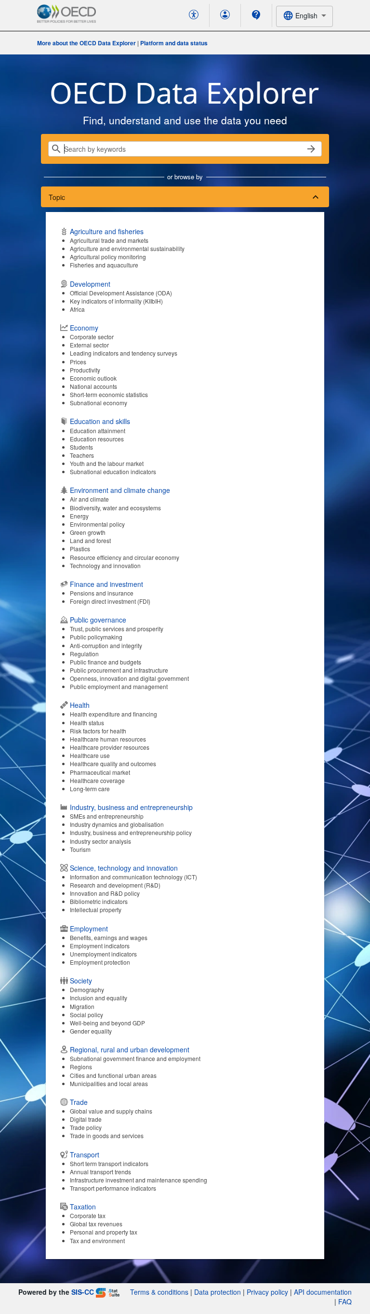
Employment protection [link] (100, 962)
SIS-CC (82, 1292)
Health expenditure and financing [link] (113, 714)
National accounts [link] (93, 386)
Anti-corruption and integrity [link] (106, 645)
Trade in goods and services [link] (107, 1135)
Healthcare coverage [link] (97, 780)
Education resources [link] (97, 439)
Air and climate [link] (89, 499)
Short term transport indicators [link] (109, 1163)
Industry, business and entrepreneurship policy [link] (131, 832)
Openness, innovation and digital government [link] (129, 678)
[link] (185, 248)
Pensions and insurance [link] (101, 593)
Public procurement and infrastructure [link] (119, 670)
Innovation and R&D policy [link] (105, 893)
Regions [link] (81, 1066)
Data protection (217, 1292)
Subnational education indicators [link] (113, 471)
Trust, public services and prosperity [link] (116, 628)
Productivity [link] (85, 370)
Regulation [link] (84, 654)
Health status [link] (87, 722)
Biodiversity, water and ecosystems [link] (115, 508)
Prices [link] (78, 362)
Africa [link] (77, 309)
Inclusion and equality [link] (98, 998)
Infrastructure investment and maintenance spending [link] (138, 1180)
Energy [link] (79, 516)
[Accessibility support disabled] (193, 15)
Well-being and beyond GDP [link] (107, 1023)
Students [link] (81, 447)
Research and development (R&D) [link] (115, 885)
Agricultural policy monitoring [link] (108, 256)
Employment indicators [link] (100, 946)
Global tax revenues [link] (96, 1224)
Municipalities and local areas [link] (109, 1083)
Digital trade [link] (86, 1119)
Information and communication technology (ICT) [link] (133, 877)
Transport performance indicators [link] (113, 1188)
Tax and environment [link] (97, 1240)
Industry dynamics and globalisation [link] (117, 824)
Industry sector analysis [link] (100, 841)
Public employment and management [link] (119, 686)
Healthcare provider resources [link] (109, 747)
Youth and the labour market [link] (107, 463)
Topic (57, 197)
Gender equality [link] (91, 1031)
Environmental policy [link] (97, 524)
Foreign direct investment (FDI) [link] (110, 601)
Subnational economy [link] (98, 402)
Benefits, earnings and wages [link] (108, 937)
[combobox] (304, 16)
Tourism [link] (80, 849)
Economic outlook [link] (93, 378)
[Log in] (225, 15)
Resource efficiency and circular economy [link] (124, 557)
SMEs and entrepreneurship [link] (107, 816)
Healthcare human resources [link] (108, 739)
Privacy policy (267, 1292)
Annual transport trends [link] (100, 1172)
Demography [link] (87, 989)
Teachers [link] (82, 455)
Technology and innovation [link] (105, 565)
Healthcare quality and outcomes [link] (113, 763)
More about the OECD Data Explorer (86, 43)
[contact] (256, 15)
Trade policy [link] (86, 1127)
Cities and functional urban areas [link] (113, 1075)
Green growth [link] (88, 532)
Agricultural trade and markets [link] (109, 240)
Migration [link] (82, 1006)
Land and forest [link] (90, 540)
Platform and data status (174, 43)
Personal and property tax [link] (103, 1232)
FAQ (345, 1301)
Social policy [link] (86, 1014)
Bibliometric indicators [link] (99, 901)
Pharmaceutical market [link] (100, 772)
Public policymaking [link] (96, 637)
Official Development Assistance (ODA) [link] (121, 293)
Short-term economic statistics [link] (109, 394)
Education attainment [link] (97, 430)
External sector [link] (89, 345)
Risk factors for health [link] (98, 731)
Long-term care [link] (90, 788)
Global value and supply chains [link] (111, 1111)
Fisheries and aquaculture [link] (104, 265)
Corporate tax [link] (88, 1215)
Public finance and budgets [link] (105, 662)
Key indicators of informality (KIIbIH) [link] (116, 301)
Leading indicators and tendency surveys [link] (123, 353)
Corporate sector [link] (92, 336)
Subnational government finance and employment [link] (135, 1058)
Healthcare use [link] (90, 755)
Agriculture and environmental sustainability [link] (127, 248)
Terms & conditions (159, 1292)
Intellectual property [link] (95, 909)
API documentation (323, 1292)
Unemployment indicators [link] (103, 954)
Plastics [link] (80, 548)
